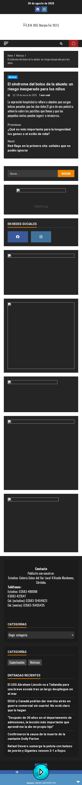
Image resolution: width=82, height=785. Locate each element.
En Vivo (73, 43)
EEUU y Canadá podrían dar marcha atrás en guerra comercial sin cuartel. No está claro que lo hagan (39, 705)
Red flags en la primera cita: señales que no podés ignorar (39, 146)
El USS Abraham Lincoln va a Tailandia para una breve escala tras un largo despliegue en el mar (40, 689)
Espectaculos (17, 662)
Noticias (12, 77)
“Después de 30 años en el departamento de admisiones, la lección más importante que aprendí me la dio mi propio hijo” (40, 722)
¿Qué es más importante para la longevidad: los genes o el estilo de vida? (39, 129)
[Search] (61, 43)
